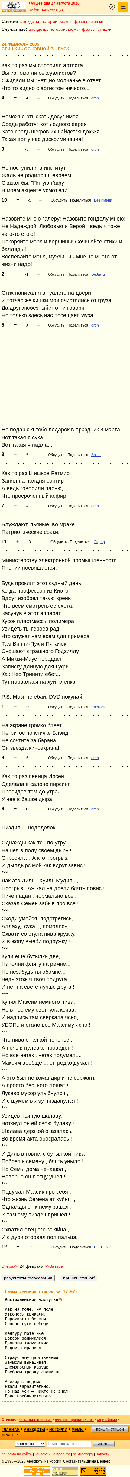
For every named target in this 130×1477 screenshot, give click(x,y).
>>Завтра (54, 1266)
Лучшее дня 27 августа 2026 (54, 3)
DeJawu (98, 274)
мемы (65, 21)
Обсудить (56, 98)
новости (103, 1454)
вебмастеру (83, 1454)
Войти (34, 10)
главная (11, 1430)
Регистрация (53, 10)
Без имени (103, 200)
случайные (107, 1420)
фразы (80, 21)
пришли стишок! (110, 1429)
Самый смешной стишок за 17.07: (41, 1291)
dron (95, 98)
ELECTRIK (103, 1247)
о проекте (61, 1454)
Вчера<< (10, 1266)
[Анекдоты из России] (14, 7)
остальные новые (35, 1420)
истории (49, 21)
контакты (42, 1454)
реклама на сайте (17, 1454)
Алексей (98, 707)
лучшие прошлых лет (74, 1420)
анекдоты (29, 21)
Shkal (96, 455)
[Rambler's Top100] (37, 1471)
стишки (96, 21)
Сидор (99, 542)
